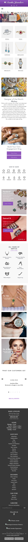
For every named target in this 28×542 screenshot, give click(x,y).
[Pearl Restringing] (20, 263)
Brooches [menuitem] (14, 470)
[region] (14, 383)
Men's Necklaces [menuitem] (14, 456)
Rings (20, 39)
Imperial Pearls (14, 482)
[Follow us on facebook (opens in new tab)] (14, 514)
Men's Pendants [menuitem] (14, 454)
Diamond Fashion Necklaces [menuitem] (14, 458)
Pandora (14, 487)
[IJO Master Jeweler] (14, 521)
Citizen (14, 478)
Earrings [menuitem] (14, 442)
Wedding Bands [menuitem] (14, 438)
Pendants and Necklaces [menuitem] (14, 443)
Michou (14, 485)
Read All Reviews (14, 398)
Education (14, 157)
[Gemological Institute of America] (14, 524)
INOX (14, 484)
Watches (20, 70)
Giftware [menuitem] (14, 451)
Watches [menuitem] (14, 449)
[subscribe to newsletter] (25, 507)
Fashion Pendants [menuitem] (14, 460)
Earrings (7, 55)
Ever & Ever (14, 480)
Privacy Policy (19, 533)
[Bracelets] (7, 63)
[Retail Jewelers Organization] (14, 528)
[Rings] (21, 32)
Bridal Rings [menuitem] (14, 436)
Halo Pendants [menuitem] (14, 469)
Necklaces (21, 55)
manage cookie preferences (13, 535)
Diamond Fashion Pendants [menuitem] (14, 465)
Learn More (8, 203)
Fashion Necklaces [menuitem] (14, 461)
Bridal (7, 39)
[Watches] (21, 63)
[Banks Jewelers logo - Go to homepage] (14, 2)
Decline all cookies (9, 538)
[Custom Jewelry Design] (7, 253)
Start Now (14, 153)
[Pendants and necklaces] (21, 48)
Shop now (7, 352)
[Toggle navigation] (2, 9)
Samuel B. (14, 489)
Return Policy (14, 499)
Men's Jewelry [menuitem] (14, 447)
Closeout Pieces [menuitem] (14, 452)
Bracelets (7, 70)
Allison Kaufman (14, 476)
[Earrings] (7, 48)
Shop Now (7, 299)
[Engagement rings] (7, 32)
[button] (11, 5)
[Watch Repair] (7, 273)
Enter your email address (14, 505)
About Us (14, 495)
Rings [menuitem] (14, 440)
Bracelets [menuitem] (14, 445)
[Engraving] (20, 273)
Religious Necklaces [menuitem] (14, 463)
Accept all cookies (19, 538)
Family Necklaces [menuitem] (14, 467)
